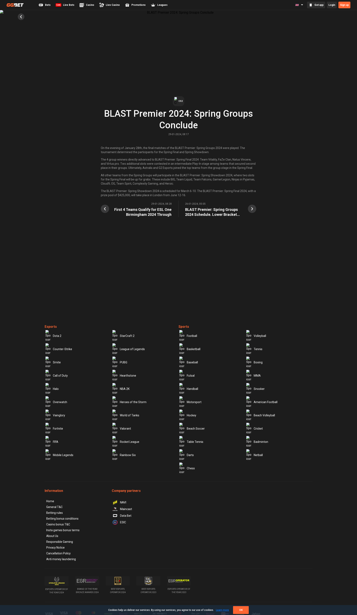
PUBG (123, 362)
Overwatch (60, 402)
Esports (51, 327)
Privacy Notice (55, 547)
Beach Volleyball (264, 415)
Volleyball (260, 336)
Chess (191, 468)
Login (331, 5)
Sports (183, 327)
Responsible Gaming (59, 541)
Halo (56, 388)
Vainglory (59, 415)
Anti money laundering (61, 559)
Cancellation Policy (58, 553)
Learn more (222, 610)
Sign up (344, 5)
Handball (192, 388)
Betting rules (54, 512)
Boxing (258, 362)
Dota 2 (57, 336)
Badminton (261, 441)
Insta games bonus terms (63, 530)
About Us (52, 536)
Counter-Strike (62, 349)
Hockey (191, 415)
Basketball (193, 349)
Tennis (258, 349)
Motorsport (194, 402)
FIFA (55, 441)
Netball (258, 455)
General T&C (54, 507)
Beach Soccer (196, 428)
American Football (265, 402)
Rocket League (129, 441)
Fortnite (58, 428)
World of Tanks (129, 415)
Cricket (258, 428)
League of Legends (132, 349)
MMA (257, 375)
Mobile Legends (63, 455)
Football (192, 336)
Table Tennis (195, 441)
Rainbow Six (128, 455)
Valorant (125, 428)
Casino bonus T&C (58, 524)
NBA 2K (125, 388)
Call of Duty (60, 375)
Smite (57, 362)
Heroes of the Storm (133, 402)
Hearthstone (128, 375)
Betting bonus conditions (62, 518)
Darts (190, 455)
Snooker (259, 388)
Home (50, 501)
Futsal (191, 375)
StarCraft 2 (127, 336)
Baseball (192, 362)
